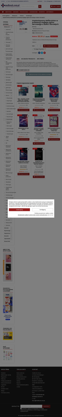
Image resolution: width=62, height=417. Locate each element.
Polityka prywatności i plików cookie (44, 213)
